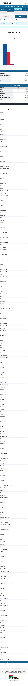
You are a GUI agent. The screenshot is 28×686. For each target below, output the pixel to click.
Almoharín (2, 158)
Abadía (1, 112)
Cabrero (1, 198)
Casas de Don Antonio (4, 237)
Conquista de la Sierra (4, 271)
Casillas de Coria (3, 254)
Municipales (7, 16)
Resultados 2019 (18, 9)
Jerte (1, 362)
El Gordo (1, 284)
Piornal (1, 470)
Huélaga (1, 347)
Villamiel (1, 632)
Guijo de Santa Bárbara (4, 325)
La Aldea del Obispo (4, 365)
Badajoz (7, 662)
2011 (17, 13)
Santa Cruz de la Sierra (4, 522)
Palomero (2, 448)
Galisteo (1, 296)
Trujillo (1, 593)
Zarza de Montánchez (4, 649)
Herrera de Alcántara (4, 333)
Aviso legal (21, 670)
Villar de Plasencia (3, 642)
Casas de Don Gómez (4, 239)
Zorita (1, 654)
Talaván (1, 551)
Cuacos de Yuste (3, 276)
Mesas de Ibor (3, 406)
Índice (18, 672)
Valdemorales (3, 608)
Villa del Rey (2, 627)
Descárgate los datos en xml (14, 104)
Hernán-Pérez (3, 330)
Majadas (1, 392)
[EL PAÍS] (7, 3)
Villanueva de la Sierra (4, 635)
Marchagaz (2, 399)
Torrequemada (3, 590)
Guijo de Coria (3, 318)
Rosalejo (1, 507)
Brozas (1, 188)
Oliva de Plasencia (3, 446)
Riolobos (1, 492)
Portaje (1, 478)
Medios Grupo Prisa (14, 680)
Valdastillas (2, 595)
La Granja (2, 374)
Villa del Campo (3, 625)
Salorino (1, 512)
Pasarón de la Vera (4, 451)
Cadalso (1, 205)
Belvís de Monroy (3, 173)
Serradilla (2, 544)
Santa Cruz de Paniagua (5, 524)
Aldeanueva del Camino (4, 146)
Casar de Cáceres (3, 230)
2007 (24, 13)
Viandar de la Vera (3, 622)
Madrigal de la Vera (4, 384)
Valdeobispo (2, 610)
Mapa (6, 672)
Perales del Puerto (3, 460)
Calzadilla (2, 207)
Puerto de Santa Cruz (4, 487)
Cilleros (1, 266)
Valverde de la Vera (4, 615)
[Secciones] (1, 3)
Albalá (1, 129)
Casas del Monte (3, 244)
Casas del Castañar (4, 242)
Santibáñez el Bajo (3, 536)
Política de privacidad (5, 671)
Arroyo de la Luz (3, 161)
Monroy (1, 419)
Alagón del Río (3, 126)
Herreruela (2, 335)
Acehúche (2, 119)
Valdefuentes (2, 600)
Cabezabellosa (3, 193)
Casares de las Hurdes (4, 234)
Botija (1, 185)
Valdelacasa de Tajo (4, 605)
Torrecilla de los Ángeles (5, 568)
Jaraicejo (2, 352)
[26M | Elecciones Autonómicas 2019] (14, 6)
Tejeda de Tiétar (3, 559)
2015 (10, 13)
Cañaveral (2, 220)
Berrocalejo (2, 178)
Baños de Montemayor (4, 168)
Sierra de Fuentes (3, 549)
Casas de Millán (3, 247)
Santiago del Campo (4, 532)
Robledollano (2, 502)
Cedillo (1, 261)
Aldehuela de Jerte (4, 149)
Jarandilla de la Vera (4, 357)
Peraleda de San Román (5, 458)
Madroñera (2, 389)
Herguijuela (2, 328)
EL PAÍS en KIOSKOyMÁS (12, 672)
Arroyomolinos (3, 163)
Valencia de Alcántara (4, 613)
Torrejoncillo (2, 578)
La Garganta (2, 372)
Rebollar (1, 490)
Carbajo (1, 222)
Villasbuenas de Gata (4, 644)
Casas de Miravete (3, 249)
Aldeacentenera (3, 139)
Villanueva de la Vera (4, 637)
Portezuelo (2, 480)
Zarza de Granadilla (4, 647)
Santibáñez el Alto (3, 534)
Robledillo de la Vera (4, 497)
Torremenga (2, 583)
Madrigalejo (2, 387)
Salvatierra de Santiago (4, 514)
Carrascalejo (2, 227)
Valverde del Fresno (4, 617)
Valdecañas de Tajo (4, 598)
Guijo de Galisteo (3, 320)
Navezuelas (2, 441)
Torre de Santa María (4, 576)
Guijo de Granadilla (4, 323)
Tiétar (1, 561)
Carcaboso (2, 225)
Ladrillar (1, 370)
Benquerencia (3, 176)
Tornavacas (2, 566)
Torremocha (2, 586)
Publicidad (17, 670)
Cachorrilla (2, 203)
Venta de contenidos (11, 670)
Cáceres (1, 200)
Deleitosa (2, 279)
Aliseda (1, 153)
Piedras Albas (3, 465)
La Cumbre (2, 367)
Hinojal (1, 340)
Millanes (1, 411)
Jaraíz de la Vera (3, 355)
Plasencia (2, 473)
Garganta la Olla (3, 301)
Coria (1, 274)
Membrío (2, 404)
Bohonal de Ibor (3, 183)
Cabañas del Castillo (4, 190)
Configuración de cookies (20, 671)
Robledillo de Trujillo (4, 500)
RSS (21, 672)
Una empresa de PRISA (13, 677)
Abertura (2, 114)
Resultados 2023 (9, 9)
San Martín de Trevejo (4, 517)
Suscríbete (21, 3)
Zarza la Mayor (3, 652)
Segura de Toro (3, 541)
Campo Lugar (2, 215)
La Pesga (2, 377)
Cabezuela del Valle (4, 195)
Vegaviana (2, 620)
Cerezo (1, 264)
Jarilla (1, 360)
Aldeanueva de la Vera (4, 144)
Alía (1, 151)
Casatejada (2, 252)
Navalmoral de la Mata (4, 433)
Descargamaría (3, 281)
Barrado (1, 171)
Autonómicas (21, 16)
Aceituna (2, 122)
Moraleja (2, 426)
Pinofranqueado (3, 468)
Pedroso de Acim (3, 453)
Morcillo (1, 428)
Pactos (24, 9)
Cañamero (2, 217)
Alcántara (2, 131)
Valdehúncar (2, 603)
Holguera (2, 343)
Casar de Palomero (4, 232)
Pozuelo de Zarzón (3, 482)
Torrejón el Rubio (3, 581)
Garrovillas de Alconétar (5, 308)
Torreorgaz (2, 588)
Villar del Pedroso (3, 640)
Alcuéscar (2, 136)
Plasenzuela (2, 475)
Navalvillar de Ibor (3, 436)
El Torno (1, 288)
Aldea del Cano (3, 141)
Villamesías (2, 630)
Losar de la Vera (3, 382)
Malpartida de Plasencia (5, 397)
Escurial (1, 291)
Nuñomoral (2, 443)
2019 (4, 13)
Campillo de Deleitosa (4, 212)
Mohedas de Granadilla (4, 416)
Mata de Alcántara (3, 401)
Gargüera (2, 306)
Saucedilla (2, 539)
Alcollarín (2, 134)
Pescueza (2, 463)
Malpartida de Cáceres (4, 394)
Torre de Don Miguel (4, 573)
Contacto (5, 670)
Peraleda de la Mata (4, 455)
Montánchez (2, 421)
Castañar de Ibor (3, 257)
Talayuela (2, 556)
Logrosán (2, 379)
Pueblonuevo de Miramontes (5, 485)
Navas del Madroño (4, 438)
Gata (1, 313)
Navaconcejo (2, 431)
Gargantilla (2, 303)
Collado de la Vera (3, 269)
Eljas (1, 286)
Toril (1, 563)
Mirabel (1, 414)
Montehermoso (3, 424)
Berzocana (2, 180)
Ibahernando (2, 350)
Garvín (1, 311)
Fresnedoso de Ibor (4, 293)
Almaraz (1, 156)
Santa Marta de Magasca (5, 527)
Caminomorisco (3, 210)
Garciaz (1, 298)
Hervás (1, 338)
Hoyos (1, 345)
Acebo (1, 117)
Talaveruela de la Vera (4, 554)
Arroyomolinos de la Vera (5, 166)
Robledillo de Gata (3, 495)
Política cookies (13, 671)
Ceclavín (1, 259)
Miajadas (2, 409)
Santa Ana (2, 519)
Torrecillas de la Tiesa (4, 571)
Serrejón (2, 546)
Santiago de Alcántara (4, 529)
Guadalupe (2, 315)
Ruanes (1, 509)
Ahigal (1, 124)
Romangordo (2, 505)
